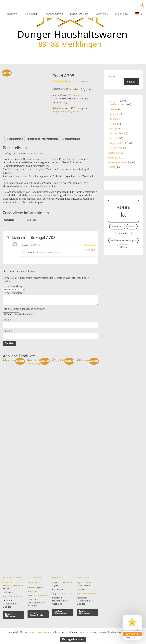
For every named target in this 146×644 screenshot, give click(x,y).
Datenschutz (123, 233)
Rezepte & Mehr (54, 13)
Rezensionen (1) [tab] (71, 138)
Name (7, 319)
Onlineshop (31, 13)
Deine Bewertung (12, 286)
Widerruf (123, 247)
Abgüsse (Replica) (62, 111)
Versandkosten (76, 95)
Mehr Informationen (50, 252)
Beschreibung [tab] (15, 138)
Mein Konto (121, 13)
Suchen (112, 76)
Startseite (12, 13)
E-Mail (7, 331)
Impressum (117, 226)
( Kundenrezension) (77, 81)
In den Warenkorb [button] (11, 615)
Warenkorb (102, 13)
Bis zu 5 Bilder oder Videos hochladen (24, 308)
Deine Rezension (13, 292)
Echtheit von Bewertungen (123, 240)
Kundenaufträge (79, 13)
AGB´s (132, 226)
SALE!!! (76, 111)
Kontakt (123, 211)
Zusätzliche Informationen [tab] (42, 138)
